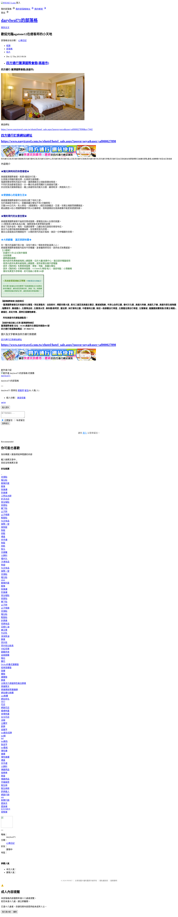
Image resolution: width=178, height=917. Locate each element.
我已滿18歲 (6, 912)
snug (3, 580)
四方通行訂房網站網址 (16, 135)
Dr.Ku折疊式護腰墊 (10, 664)
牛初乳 (4, 633)
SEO (3, 701)
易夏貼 (4, 505)
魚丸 (3, 549)
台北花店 (5, 717)
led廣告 (4, 741)
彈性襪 (4, 751)
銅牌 (3, 726)
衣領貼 (4, 477)
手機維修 (5, 782)
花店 (3, 704)
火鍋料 (4, 555)
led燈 (3, 736)
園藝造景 (5, 652)
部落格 (9, 49)
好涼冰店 (5, 499)
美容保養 (21, 398)
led (2, 738)
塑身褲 (4, 806)
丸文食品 (5, 521)
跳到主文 (5, 27)
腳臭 (3, 486)
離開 (15, 912)
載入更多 (5, 407)
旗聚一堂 (5, 524)
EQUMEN (5, 809)
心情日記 (22, 40)
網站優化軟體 (7, 693)
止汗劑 (4, 511)
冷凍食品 (5, 562)
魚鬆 (3, 530)
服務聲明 (113, 881)
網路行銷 (5, 795)
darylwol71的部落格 (19, 20)
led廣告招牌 (6, 733)
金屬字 (4, 729)
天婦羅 (4, 552)
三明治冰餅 (6, 496)
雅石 (3, 658)
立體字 (4, 723)
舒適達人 (5, 791)
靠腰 (3, 671)
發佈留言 (5, 423)
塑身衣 (4, 803)
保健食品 (5, 624)
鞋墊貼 (4, 518)
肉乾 (3, 546)
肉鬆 (3, 533)
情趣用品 (5, 769)
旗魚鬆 (4, 527)
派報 (3, 720)
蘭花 (3, 661)
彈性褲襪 (5, 757)
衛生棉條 (5, 788)
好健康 (4, 620)
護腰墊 (4, 677)
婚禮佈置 (5, 711)
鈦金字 (4, 744)
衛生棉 (4, 785)
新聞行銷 (5, 800)
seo (2, 797)
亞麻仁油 (5, 627)
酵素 (3, 639)
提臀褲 (4, 812)
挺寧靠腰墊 (6, 668)
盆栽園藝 (5, 655)
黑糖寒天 (5, 686)
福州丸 (4, 558)
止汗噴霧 (5, 515)
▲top (3, 402)
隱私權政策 (103, 881)
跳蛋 (3, 776)
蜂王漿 (4, 630)
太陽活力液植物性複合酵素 (13, 683)
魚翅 (3, 565)
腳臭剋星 (5, 483)
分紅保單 (5, 649)
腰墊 (3, 674)
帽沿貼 (4, 480)
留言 (26, 390)
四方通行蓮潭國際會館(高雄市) (27, 63)
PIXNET (69, 881)
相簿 (8, 46)
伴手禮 (4, 540)
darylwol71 (5, 376)
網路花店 (5, 708)
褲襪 (3, 754)
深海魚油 (5, 636)
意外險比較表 (7, 646)
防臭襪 (4, 493)
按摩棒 (4, 773)
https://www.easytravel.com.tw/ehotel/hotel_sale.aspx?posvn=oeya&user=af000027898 (58, 141)
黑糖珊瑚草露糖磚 (9, 689)
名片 (8, 52)
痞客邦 (21, 390)
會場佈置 (5, 714)
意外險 (4, 642)
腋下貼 (4, 508)
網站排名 (5, 699)
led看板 (4, 748)
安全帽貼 (5, 502)
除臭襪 (4, 489)
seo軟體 (4, 696)
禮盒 (3, 537)
